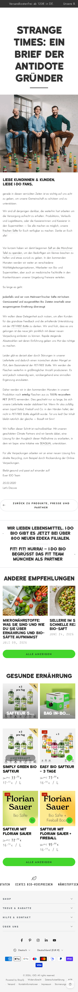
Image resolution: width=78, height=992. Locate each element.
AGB (70, 979)
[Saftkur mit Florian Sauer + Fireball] (57, 808)
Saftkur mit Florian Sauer (17, 831)
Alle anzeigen (39, 654)
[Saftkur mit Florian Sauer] (20, 808)
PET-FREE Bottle (20, 326)
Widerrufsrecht (34, 979)
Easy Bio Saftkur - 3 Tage (57, 769)
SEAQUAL (46, 443)
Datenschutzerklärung (54, 979)
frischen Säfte (10, 231)
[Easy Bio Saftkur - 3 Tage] (57, 746)
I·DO (34, 975)
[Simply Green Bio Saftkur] (20, 746)
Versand (11, 984)
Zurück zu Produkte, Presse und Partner (41, 505)
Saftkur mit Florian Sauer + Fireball (55, 833)
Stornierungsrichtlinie (64, 984)
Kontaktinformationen (28, 984)
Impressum (46, 984)
